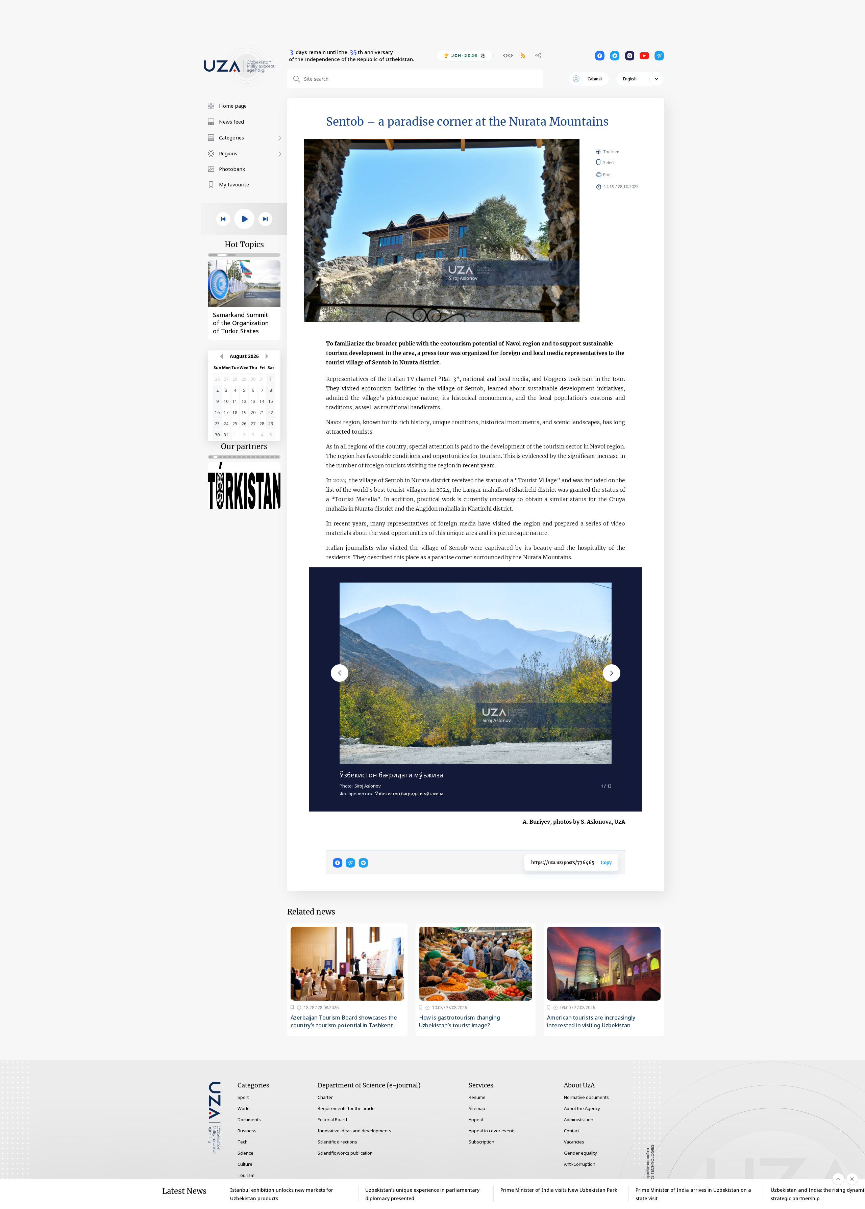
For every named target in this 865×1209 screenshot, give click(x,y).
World (244, 1108)
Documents (249, 1119)
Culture (245, 1164)
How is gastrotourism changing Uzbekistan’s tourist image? (459, 1021)
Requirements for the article (346, 1108)
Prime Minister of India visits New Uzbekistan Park (558, 1190)
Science (245, 1153)
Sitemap (477, 1108)
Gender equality (580, 1153)
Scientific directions (337, 1142)
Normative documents (586, 1097)
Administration (578, 1119)
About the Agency (582, 1108)
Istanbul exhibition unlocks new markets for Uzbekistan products (281, 1194)
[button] (339, 673)
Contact (571, 1131)
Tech (243, 1142)
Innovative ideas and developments (354, 1131)
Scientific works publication (345, 1153)
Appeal (476, 1119)
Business (247, 1131)
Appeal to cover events (492, 1131)
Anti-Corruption (579, 1164)
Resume (477, 1097)
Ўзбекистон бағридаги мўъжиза (391, 775)
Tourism (611, 151)
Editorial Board (332, 1119)
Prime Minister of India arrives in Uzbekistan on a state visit (693, 1194)
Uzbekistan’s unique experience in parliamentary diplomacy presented (422, 1194)
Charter (325, 1097)
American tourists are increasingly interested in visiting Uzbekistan (591, 1021)
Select (616, 162)
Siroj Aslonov (367, 786)
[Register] (292, 1007)
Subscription (481, 1142)
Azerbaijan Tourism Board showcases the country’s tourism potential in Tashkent (344, 1021)
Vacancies (574, 1142)
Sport (243, 1097)
